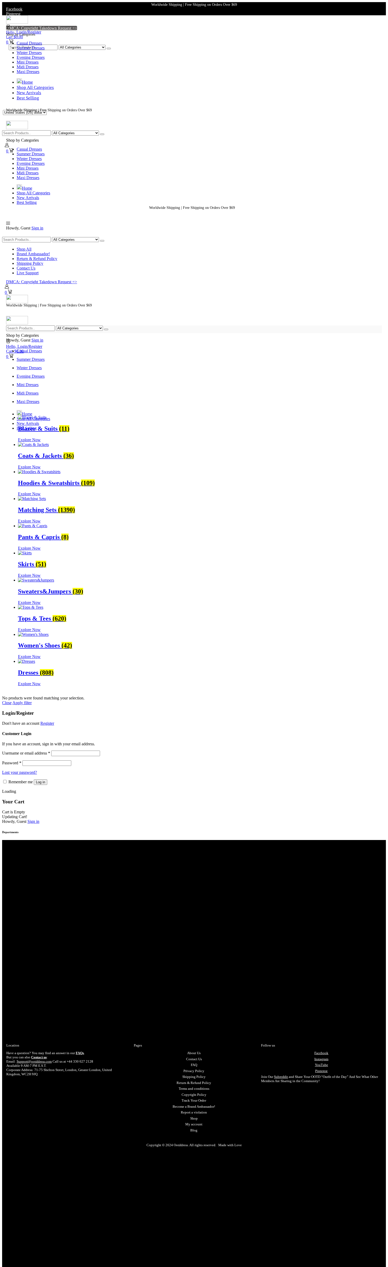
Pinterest (321, 1071)
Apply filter (22, 702)
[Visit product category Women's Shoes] (33, 634)
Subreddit (281, 1077)
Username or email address (26, 753)
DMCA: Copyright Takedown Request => (41, 28)
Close (7, 702)
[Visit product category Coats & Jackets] (33, 444)
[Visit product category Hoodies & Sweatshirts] (39, 471)
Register (47, 723)
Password (11, 763)
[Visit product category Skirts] (25, 553)
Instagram (321, 1059)
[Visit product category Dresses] (26, 661)
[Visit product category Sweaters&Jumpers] (36, 580)
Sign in (37, 228)
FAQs (80, 1053)
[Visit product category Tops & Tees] (30, 607)
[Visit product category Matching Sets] (32, 498)
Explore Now (29, 440)
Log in (40, 782)
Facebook (321, 1053)
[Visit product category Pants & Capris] (32, 526)
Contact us (39, 1057)
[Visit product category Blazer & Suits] (32, 417)
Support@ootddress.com (34, 1061)
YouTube (321, 1065)
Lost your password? (19, 772)
